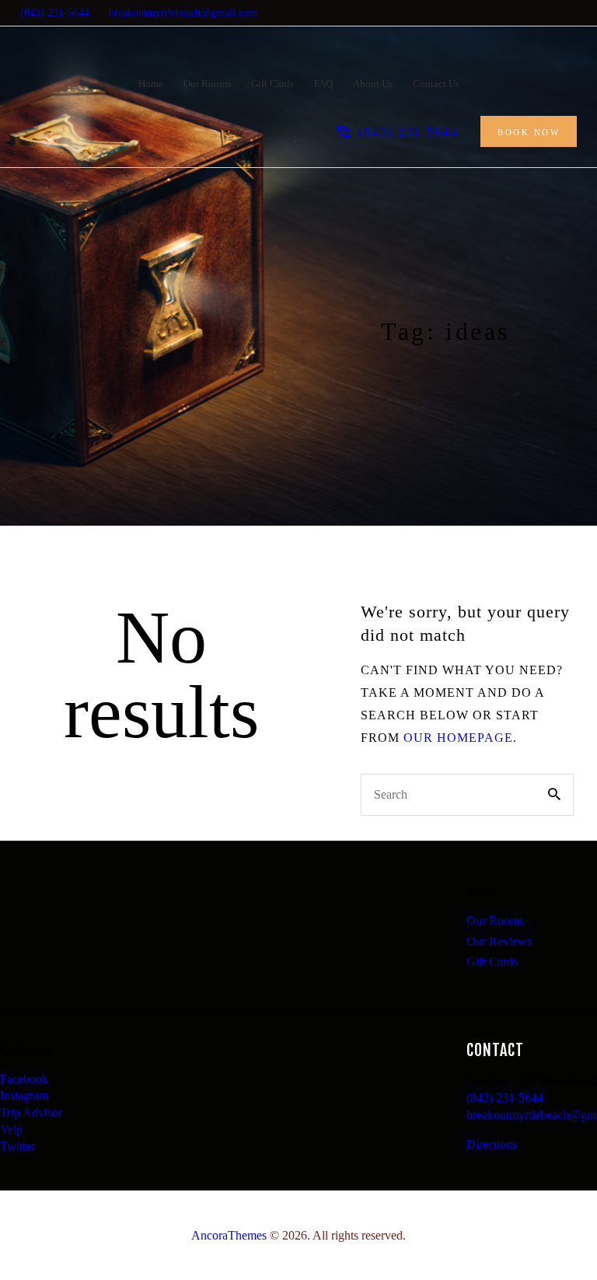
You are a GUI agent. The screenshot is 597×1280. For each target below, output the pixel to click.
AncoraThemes (229, 1235)
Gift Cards (492, 961)
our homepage (458, 737)
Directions (491, 1144)
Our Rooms (495, 920)
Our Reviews (499, 941)
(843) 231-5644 (504, 1097)
